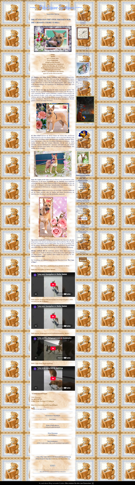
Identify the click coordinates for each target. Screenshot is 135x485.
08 (86, 50)
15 (86, 52)
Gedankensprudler (82, 241)
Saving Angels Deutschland (83, 197)
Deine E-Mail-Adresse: (52, 426)
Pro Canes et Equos (83, 205)
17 (77, 53)
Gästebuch (83, 24)
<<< (77, 45)
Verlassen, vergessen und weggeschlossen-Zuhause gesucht (83, 201)
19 (81, 53)
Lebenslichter (83, 208)
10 (77, 52)
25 (79, 55)
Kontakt (83, 17)
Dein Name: (52, 419)
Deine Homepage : (53, 434)
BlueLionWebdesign (83, 254)
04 (79, 50)
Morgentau (83, 236)
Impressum (83, 19)
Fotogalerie (83, 22)
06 (83, 50)
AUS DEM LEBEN (83, 139)
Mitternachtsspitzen (83, 231)
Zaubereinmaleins (83, 247)
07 (85, 50)
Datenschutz (83, 20)
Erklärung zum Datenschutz (60, 459)
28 (85, 55)
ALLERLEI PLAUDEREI (83, 147)
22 (86, 53)
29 (86, 55)
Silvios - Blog (83, 223)
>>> (88, 45)
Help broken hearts (83, 213)
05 (81, 50)
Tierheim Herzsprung (83, 207)
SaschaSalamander (83, 245)
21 (85, 53)
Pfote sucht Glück (83, 198)
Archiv (83, 15)
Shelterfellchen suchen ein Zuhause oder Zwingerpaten (83, 210)
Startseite (83, 14)
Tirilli (83, 229)
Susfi (83, 234)
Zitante (83, 226)
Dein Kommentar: (52, 442)
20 (83, 53)
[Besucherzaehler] (83, 261)
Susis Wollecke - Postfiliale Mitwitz (83, 243)
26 (81, 55)
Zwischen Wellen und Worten (83, 238)
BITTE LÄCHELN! (83, 145)
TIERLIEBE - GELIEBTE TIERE (83, 141)
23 (88, 53)
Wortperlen (83, 224)
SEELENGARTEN (83, 144)
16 (88, 52)
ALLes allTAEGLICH (83, 227)
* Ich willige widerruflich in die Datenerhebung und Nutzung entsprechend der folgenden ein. (53, 458)
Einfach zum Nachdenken (82, 249)
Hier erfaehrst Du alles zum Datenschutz (78, 483)
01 (86, 48)
